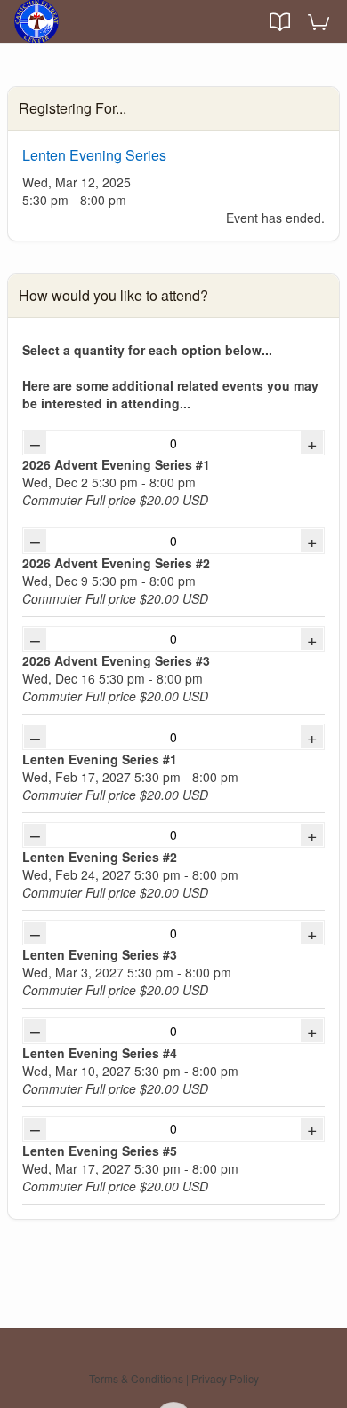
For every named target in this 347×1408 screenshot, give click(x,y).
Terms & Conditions (136, 1378)
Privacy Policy (225, 1378)
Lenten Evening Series (94, 155)
